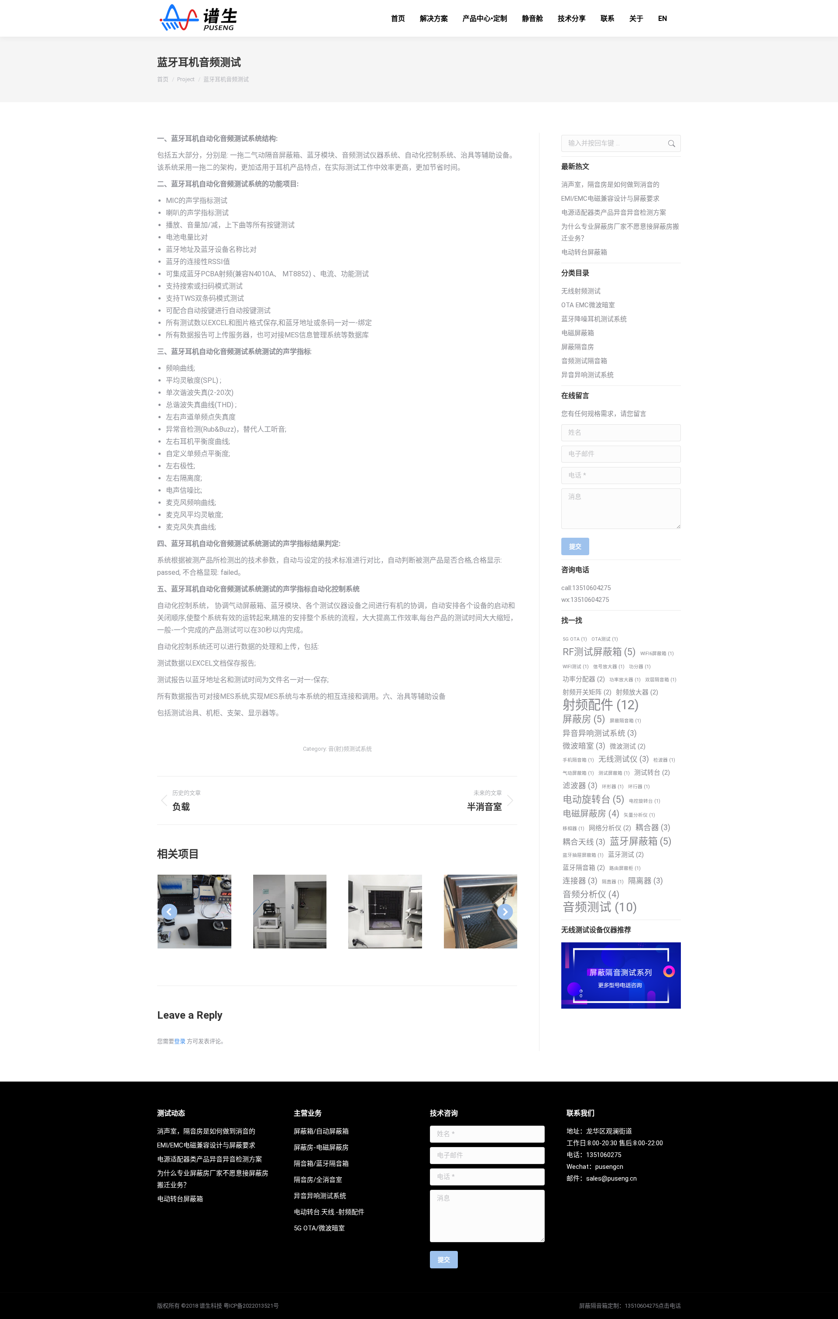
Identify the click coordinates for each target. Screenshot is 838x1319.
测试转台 (652, 772)
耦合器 (652, 827)
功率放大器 (625, 680)
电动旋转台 (594, 799)
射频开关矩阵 (587, 692)
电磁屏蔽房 (591, 814)
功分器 (640, 667)
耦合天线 (584, 842)
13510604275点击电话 (653, 1305)
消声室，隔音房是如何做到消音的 (610, 185)
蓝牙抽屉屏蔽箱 (583, 855)
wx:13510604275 (585, 600)
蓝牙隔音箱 (584, 868)
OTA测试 (604, 639)
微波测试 (628, 746)
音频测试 (600, 907)
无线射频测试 (581, 291)
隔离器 (645, 880)
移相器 (573, 828)
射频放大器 (637, 692)
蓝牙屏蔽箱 (641, 841)
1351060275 (603, 1155)
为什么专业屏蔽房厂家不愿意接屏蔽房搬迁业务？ (620, 232)
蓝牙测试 (626, 855)
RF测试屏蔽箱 (599, 651)
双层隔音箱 (661, 680)
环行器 (639, 787)
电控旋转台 (644, 801)
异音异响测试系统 (587, 375)
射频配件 (601, 705)
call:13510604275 (586, 588)
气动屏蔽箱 (578, 773)
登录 (179, 1041)
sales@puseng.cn (611, 1178)
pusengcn (609, 1167)
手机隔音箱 (578, 760)
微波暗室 (584, 746)
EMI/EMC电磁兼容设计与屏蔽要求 (610, 199)
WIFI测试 (576, 667)
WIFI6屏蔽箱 (657, 653)
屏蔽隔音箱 (625, 721)
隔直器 (613, 882)
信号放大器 (609, 667)
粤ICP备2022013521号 (251, 1305)
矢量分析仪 (639, 815)
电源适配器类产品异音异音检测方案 (613, 212)
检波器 (664, 760)
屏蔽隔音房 (577, 347)
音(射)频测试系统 (350, 748)
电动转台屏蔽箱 (584, 252)
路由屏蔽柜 (625, 868)
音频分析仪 (591, 895)
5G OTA (575, 639)
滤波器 (580, 785)
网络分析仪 (610, 828)
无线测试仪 (623, 759)
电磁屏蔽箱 (577, 333)
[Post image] (194, 911)
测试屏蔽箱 (614, 773)
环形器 (613, 787)
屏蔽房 (584, 719)
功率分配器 (584, 679)
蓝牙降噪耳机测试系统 (594, 319)
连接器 (580, 880)
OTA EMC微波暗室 (588, 305)
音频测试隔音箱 (584, 361)
